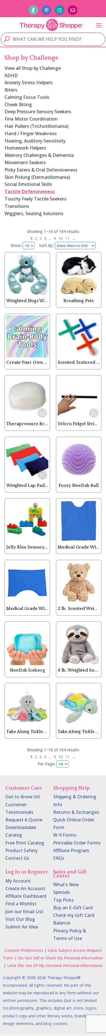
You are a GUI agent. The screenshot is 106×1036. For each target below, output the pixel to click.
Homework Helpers (25, 148)
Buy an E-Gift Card (73, 907)
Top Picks (63, 900)
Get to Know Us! (22, 797)
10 (60, 238)
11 (67, 238)
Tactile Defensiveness (30, 191)
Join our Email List (24, 911)
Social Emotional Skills (28, 184)
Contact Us (17, 858)
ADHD (11, 75)
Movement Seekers (25, 162)
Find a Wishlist (20, 904)
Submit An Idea (21, 927)
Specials (61, 892)
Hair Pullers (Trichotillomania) (36, 126)
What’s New (66, 884)
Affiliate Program (71, 850)
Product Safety (21, 850)
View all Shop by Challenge (33, 68)
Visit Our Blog (20, 919)
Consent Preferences (23, 950)
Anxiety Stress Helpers (29, 82)
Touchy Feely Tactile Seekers (35, 199)
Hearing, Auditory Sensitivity (35, 141)
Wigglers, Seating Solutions (34, 213)
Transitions (17, 206)
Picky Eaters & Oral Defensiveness (41, 170)
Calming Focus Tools (27, 97)
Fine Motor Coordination (31, 119)
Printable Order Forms (77, 843)
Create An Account (25, 888)
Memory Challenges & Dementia (39, 155)
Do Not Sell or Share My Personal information (60, 958)
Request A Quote (23, 820)
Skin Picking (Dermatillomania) (37, 177)
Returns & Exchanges (76, 812)
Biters (11, 90)
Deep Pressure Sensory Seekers (38, 111)
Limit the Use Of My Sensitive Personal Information (54, 965)
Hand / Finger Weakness (31, 133)
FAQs (58, 858)
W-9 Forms (64, 835)
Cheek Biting (18, 104)
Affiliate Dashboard (25, 896)
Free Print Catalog (24, 843)
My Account (18, 881)
